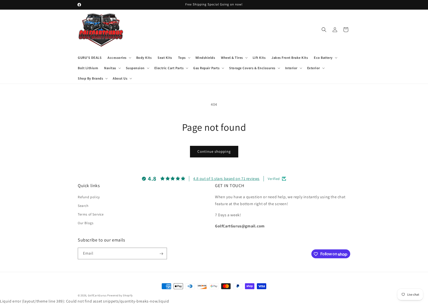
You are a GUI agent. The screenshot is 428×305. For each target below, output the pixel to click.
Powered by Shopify (120, 295)
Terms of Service (91, 214)
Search (83, 205)
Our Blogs (85, 223)
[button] (119, 57)
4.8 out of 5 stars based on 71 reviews (226, 178)
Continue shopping (214, 151)
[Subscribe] (161, 254)
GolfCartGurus (97, 295)
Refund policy (89, 197)
